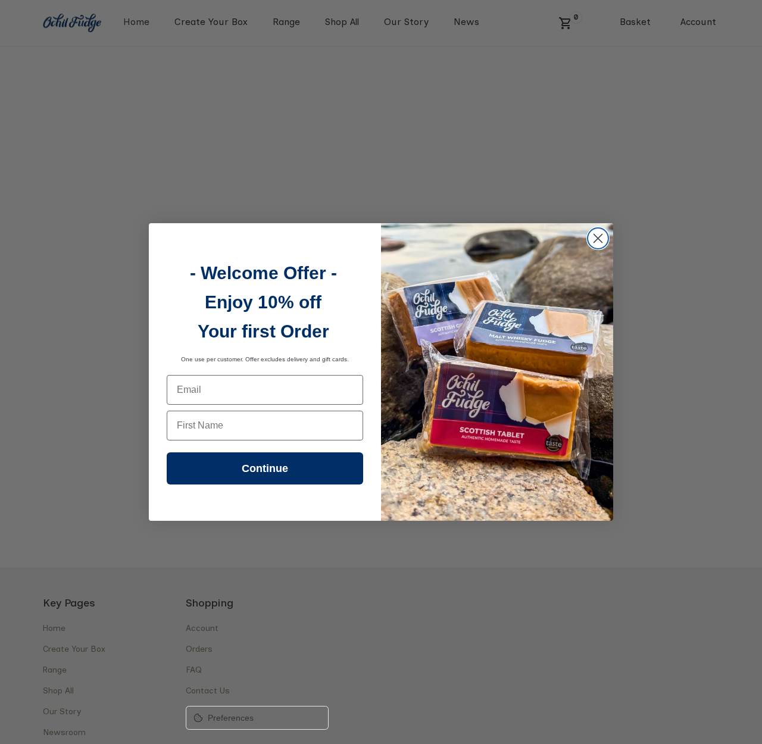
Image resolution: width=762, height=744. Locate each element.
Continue (265, 468)
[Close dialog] (598, 238)
